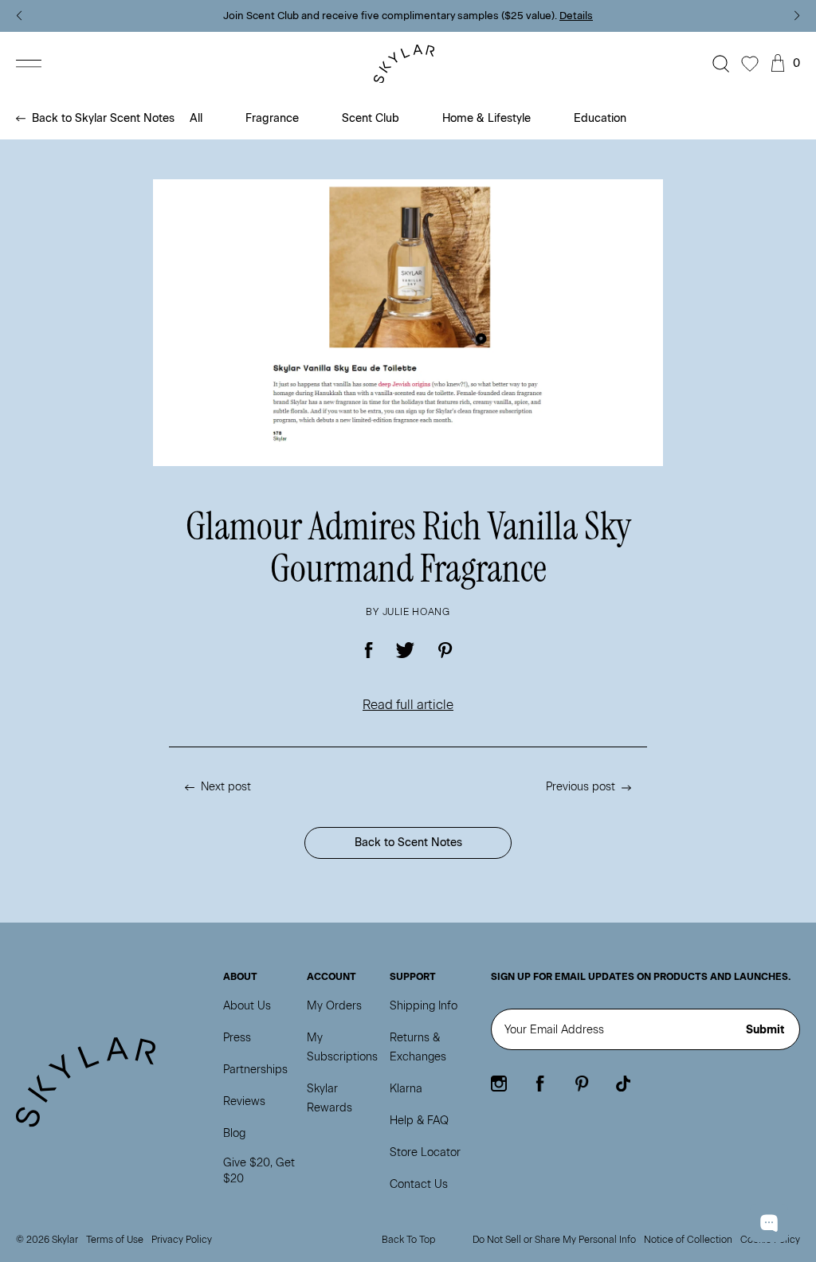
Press (237, 1037)
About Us (247, 1006)
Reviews (244, 1101)
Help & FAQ (419, 1120)
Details (576, 16)
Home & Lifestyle (486, 118)
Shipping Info (423, 1006)
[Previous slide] (19, 16)
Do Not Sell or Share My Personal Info (554, 1239)
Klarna (406, 1088)
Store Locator (425, 1152)
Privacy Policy (181, 1239)
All (196, 118)
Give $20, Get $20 (259, 1171)
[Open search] (721, 63)
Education (600, 118)
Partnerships (255, 1069)
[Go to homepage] (408, 64)
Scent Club (370, 118)
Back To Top (408, 1239)
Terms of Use (114, 1239)
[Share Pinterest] (445, 650)
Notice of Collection (688, 1239)
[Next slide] (797, 16)
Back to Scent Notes (408, 842)
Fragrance (272, 118)
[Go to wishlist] (749, 63)
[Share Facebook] (369, 650)
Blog (234, 1133)
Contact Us (419, 1184)
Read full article (408, 704)
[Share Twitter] (405, 650)
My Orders (334, 1006)
